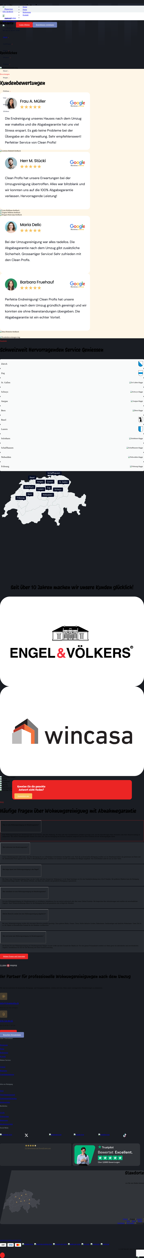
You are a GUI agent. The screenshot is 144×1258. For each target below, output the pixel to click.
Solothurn (120, 1223)
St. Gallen (130, 1223)
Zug (128, 1221)
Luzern (139, 1219)
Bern (134, 1221)
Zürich (125, 1219)
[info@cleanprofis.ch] (72, 997)
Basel (140, 1221)
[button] (2, 1255)
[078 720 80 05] (72, 1014)
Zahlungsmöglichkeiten (10, 1240)
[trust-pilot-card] (106, 1154)
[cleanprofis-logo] (9, 18)
